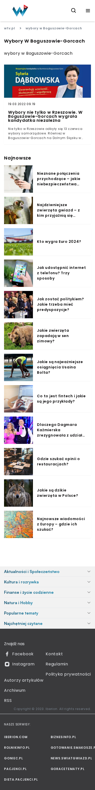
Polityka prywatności (68, 674)
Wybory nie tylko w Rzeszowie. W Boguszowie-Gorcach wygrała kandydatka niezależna (45, 116)
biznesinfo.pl (63, 737)
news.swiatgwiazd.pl (71, 758)
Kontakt (54, 654)
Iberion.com (15, 737)
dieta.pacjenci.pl (21, 779)
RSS (8, 700)
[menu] (88, 11)
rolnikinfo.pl (17, 747)
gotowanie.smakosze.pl (71, 747)
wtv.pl (9, 28)
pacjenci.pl (15, 769)
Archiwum (15, 690)
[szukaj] (74, 11)
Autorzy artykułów (24, 680)
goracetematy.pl (68, 769)
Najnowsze (17, 158)
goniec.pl (13, 758)
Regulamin (57, 664)
